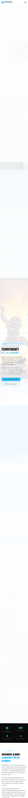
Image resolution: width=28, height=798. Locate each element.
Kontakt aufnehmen (10, 384)
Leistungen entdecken (11, 379)
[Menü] (25, 2)
